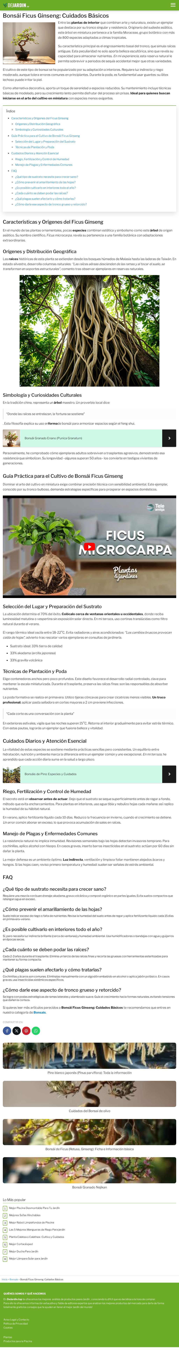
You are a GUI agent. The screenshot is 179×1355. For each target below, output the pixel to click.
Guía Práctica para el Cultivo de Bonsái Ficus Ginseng (45, 136)
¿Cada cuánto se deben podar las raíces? (41, 193)
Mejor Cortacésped (21, 1244)
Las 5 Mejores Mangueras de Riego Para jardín (37, 1229)
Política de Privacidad (15, 1323)
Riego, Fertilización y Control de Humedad (42, 159)
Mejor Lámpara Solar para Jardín (28, 1258)
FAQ (14, 171)
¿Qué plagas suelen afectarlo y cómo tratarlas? (45, 198)
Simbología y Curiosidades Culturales (39, 129)
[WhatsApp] (36, 1031)
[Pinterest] (26, 1031)
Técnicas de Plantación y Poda (34, 147)
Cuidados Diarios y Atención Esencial (35, 153)
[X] (16, 1031)
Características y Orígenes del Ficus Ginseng (40, 118)
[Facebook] (7, 1031)
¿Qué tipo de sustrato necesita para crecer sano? (46, 176)
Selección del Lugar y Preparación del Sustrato (45, 141)
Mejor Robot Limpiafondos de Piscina (31, 1222)
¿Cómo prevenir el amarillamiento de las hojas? (45, 182)
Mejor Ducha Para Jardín (23, 1251)
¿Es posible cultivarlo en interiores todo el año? (45, 187)
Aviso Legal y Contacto (16, 1319)
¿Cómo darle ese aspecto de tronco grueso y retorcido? (51, 204)
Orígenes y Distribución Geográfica (37, 124)
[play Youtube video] (89, 547)
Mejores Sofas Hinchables (25, 1215)
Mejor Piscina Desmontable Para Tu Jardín (34, 1208)
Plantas (7, 1337)
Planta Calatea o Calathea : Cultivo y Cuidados (36, 1237)
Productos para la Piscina (17, 1341)
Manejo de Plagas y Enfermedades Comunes (43, 164)
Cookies (8, 1327)
